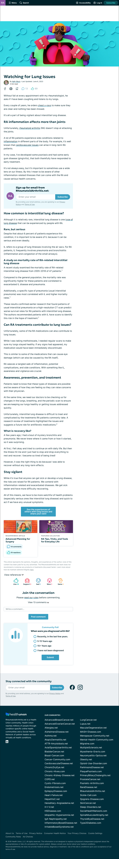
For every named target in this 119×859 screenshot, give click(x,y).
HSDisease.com (53, 811)
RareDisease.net (88, 787)
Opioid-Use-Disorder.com (93, 763)
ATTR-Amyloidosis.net (56, 743)
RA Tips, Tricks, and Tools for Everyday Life (54, 540)
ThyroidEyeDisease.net (92, 819)
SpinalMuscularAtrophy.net (94, 815)
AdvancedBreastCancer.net (59, 720)
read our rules (31, 597)
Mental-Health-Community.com (96, 739)
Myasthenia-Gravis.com (92, 751)
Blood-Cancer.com (54, 755)
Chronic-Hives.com (55, 771)
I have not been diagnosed (50, 650)
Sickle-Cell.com (88, 795)
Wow (48, 581)
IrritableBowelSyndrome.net (59, 827)
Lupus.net (85, 723)
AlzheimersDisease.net (57, 731)
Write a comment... (15, 609)
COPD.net (50, 779)
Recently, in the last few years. (52, 636)
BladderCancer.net (54, 751)
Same (60, 581)
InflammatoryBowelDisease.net (61, 823)
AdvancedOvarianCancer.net (60, 723)
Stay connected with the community (28, 681)
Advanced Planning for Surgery (18, 540)
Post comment (38, 616)
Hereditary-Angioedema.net (59, 803)
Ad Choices (28, 836)
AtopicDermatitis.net (55, 739)
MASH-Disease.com (90, 731)
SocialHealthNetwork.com (93, 811)
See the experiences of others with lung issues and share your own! (38, 511)
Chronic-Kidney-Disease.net (59, 775)
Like (15, 581)
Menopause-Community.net (94, 735)
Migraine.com (87, 743)
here (31, 570)
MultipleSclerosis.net (91, 747)
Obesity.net (86, 759)
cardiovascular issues (27, 145)
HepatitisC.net (52, 799)
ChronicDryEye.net (54, 767)
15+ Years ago (44, 646)
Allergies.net (51, 727)
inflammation (10, 141)
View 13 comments (37, 602)
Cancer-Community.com (57, 759)
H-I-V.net (49, 807)
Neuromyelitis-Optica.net (93, 755)
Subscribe (110, 3)
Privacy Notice (54, 693)
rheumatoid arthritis (29, 128)
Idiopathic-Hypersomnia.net (59, 815)
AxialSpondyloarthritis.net (58, 747)
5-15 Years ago (44, 641)
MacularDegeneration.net (93, 727)
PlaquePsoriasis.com (91, 771)
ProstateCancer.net (90, 779)
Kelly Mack (16, 81)
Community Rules (13, 836)
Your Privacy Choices (77, 833)
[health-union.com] (16, 714)
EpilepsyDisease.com (56, 791)
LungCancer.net (88, 720)
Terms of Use (30, 204)
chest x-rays (44, 105)
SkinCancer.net (88, 803)
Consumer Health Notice (55, 833)
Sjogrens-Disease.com (92, 799)
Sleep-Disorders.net (90, 807)
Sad (37, 581)
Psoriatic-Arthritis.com (92, 783)
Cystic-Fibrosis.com (55, 783)
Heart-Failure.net (54, 795)
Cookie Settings (95, 833)
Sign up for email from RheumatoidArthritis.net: (32, 189)
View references (13, 575)
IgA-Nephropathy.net (56, 819)
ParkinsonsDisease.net (92, 767)
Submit (50, 657)
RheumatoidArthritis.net (92, 791)
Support (27, 581)
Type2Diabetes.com (90, 823)
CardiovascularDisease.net (59, 763)
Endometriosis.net (54, 787)
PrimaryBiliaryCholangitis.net (95, 775)
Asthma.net (51, 735)
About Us (10, 833)
